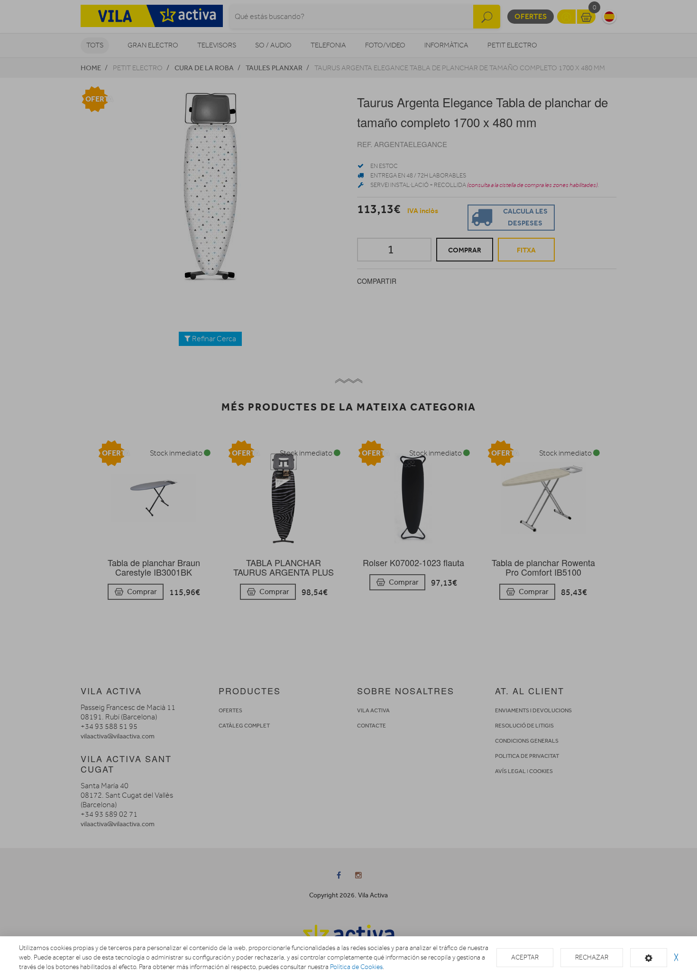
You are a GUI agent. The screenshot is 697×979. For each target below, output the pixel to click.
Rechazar (591, 957)
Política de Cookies (356, 967)
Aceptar (525, 957)
